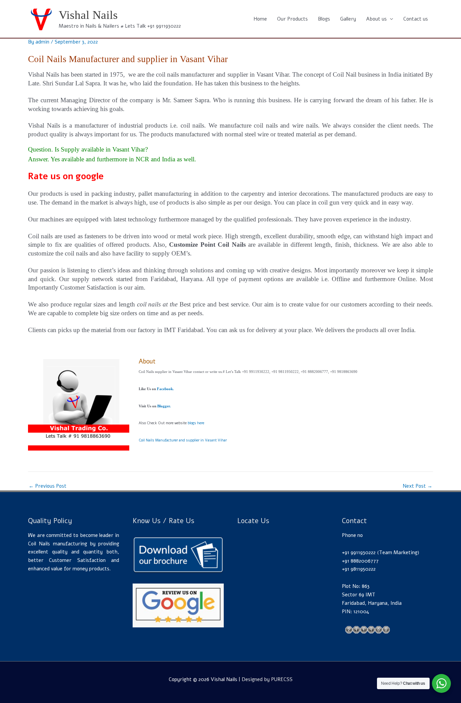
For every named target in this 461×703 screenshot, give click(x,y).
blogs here (196, 423)
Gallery (348, 19)
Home (260, 19)
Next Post (417, 486)
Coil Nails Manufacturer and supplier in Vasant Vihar (183, 440)
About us (376, 19)
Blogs (324, 19)
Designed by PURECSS (267, 679)
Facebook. (165, 389)
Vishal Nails (88, 15)
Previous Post (47, 486)
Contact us (415, 19)
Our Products (292, 19)
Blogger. (164, 406)
